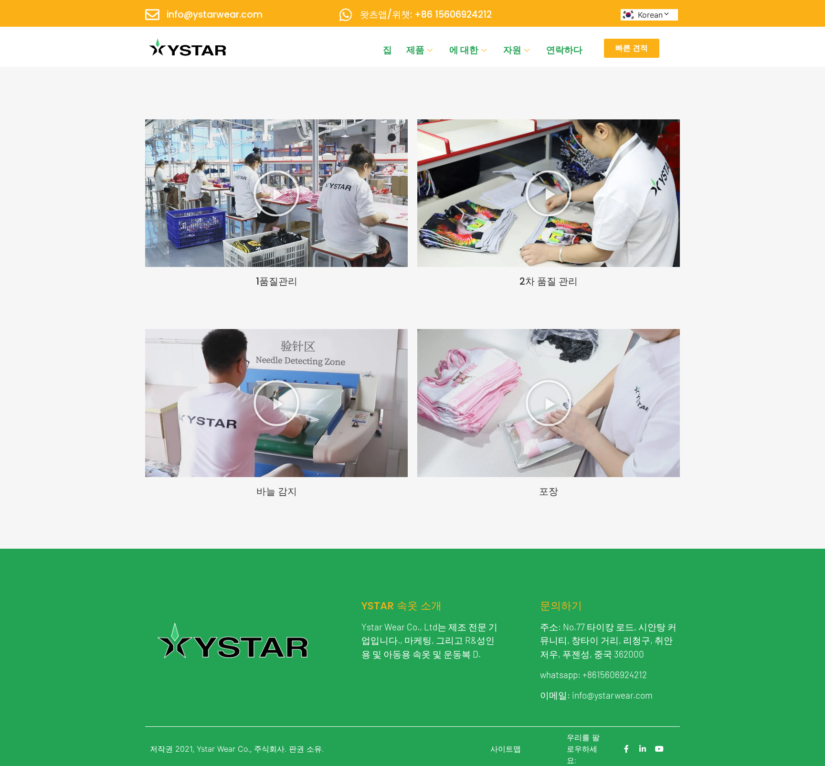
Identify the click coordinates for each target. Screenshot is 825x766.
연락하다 (564, 49)
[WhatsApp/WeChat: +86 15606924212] (345, 15)
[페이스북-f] (626, 748)
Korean (650, 15)
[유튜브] (659, 748)
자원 (512, 49)
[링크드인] (642, 748)
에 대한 (463, 49)
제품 (415, 49)
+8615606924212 (614, 674)
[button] (276, 193)
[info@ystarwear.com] (152, 15)
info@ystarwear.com (215, 14)
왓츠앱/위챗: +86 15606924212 (426, 14)
